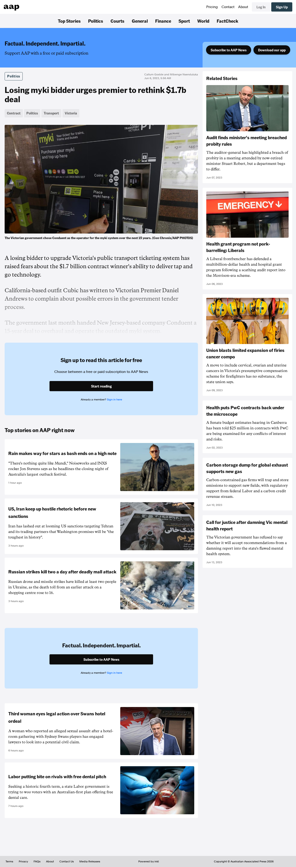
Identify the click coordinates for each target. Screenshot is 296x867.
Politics (95, 21)
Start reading (101, 386)
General (140, 21)
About (243, 7)
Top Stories (69, 21)
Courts (117, 21)
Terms (9, 861)
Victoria (71, 113)
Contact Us (66, 861)
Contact (228, 7)
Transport (51, 113)
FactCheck (227, 21)
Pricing (212, 7)
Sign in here (114, 399)
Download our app (272, 50)
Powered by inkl (148, 861)
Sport (184, 21)
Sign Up (282, 7)
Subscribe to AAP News (229, 50)
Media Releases (89, 861)
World (203, 21)
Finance (163, 21)
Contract (14, 113)
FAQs (37, 861)
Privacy (23, 861)
